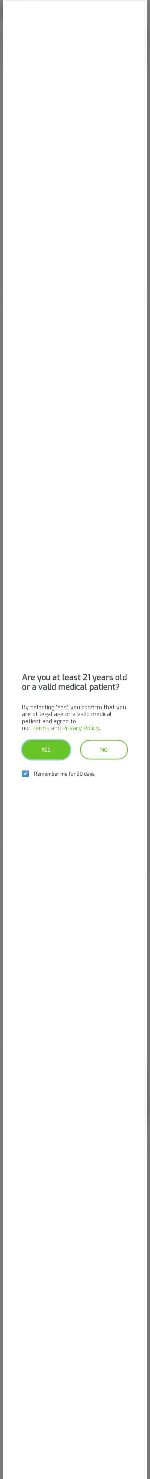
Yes (46, 749)
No (104, 749)
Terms (41, 728)
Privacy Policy (80, 728)
